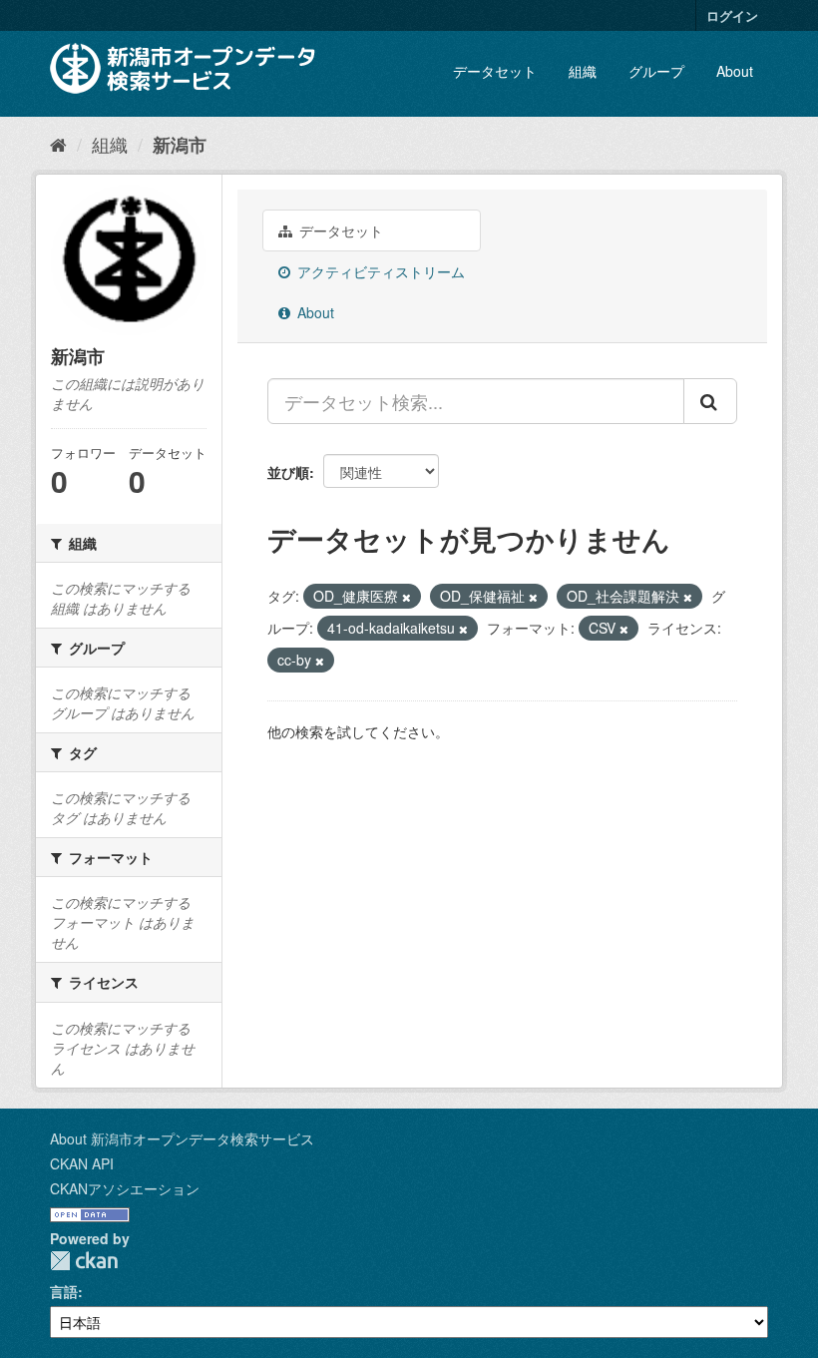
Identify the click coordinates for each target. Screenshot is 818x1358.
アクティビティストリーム (379, 271)
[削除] (406, 597)
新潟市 (179, 145)
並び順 (288, 472)
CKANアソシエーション (125, 1188)
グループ (656, 71)
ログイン (732, 15)
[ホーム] (58, 144)
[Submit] (710, 401)
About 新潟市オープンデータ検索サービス (182, 1138)
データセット (495, 71)
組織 (583, 71)
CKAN (84, 1260)
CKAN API (82, 1163)
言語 (64, 1291)
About (734, 71)
